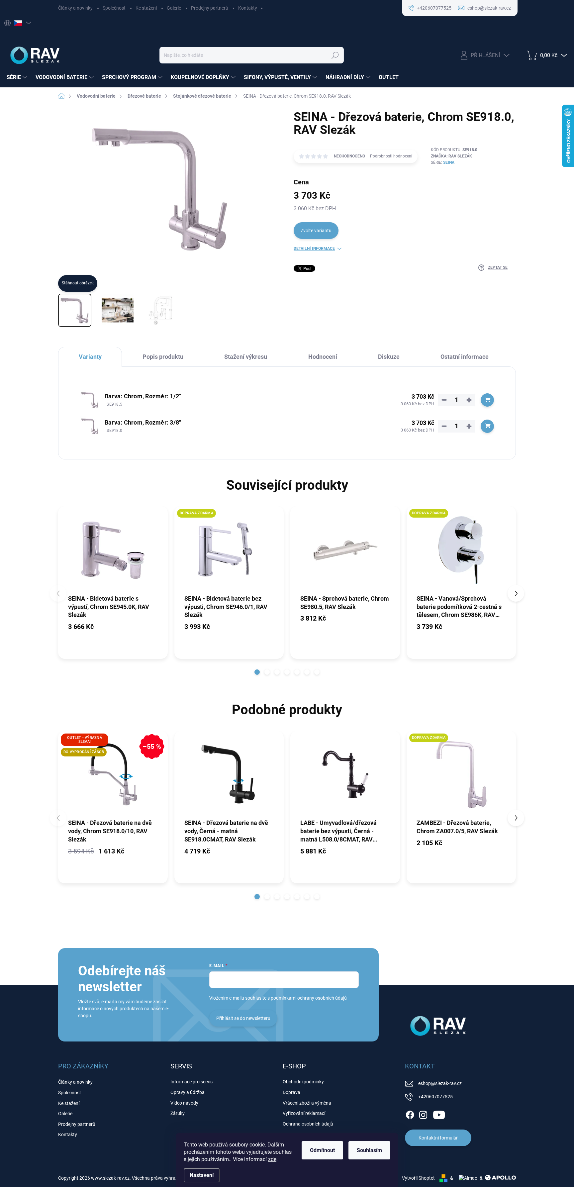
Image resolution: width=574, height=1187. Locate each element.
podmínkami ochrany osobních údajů (309, 998)
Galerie (174, 8)
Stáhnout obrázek (78, 283)
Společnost (114, 8)
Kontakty (247, 8)
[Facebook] (410, 1114)
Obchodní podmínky (303, 1081)
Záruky (177, 1113)
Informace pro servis (191, 1081)
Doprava (291, 1092)
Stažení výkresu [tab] (245, 356)
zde (272, 1159)
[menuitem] (18, 77)
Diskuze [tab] (389, 356)
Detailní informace (314, 248)
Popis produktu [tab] (163, 356)
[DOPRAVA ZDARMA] (229, 550)
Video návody (184, 1103)
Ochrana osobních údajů (308, 1124)
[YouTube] (438, 1114)
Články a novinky (75, 8)
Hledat (335, 55)
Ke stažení (146, 8)
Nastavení (202, 1175)
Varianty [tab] (90, 356)
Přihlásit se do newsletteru (243, 1018)
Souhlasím (369, 1150)
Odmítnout (322, 1150)
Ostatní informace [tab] (464, 356)
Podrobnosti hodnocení (391, 156)
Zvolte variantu (316, 230)
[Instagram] (423, 1114)
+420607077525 (435, 1096)
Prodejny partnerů (209, 8)
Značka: (451, 156)
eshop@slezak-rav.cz (440, 1083)
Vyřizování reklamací (304, 1113)
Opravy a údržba (187, 1092)
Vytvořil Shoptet (418, 1178)
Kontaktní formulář (438, 1137)
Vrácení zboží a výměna (307, 1103)
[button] (257, 672)
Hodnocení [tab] (322, 356)
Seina (448, 162)
